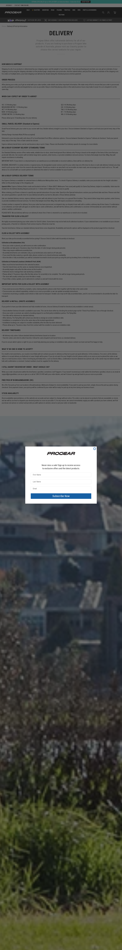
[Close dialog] (94, 448)
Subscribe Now (61, 496)
